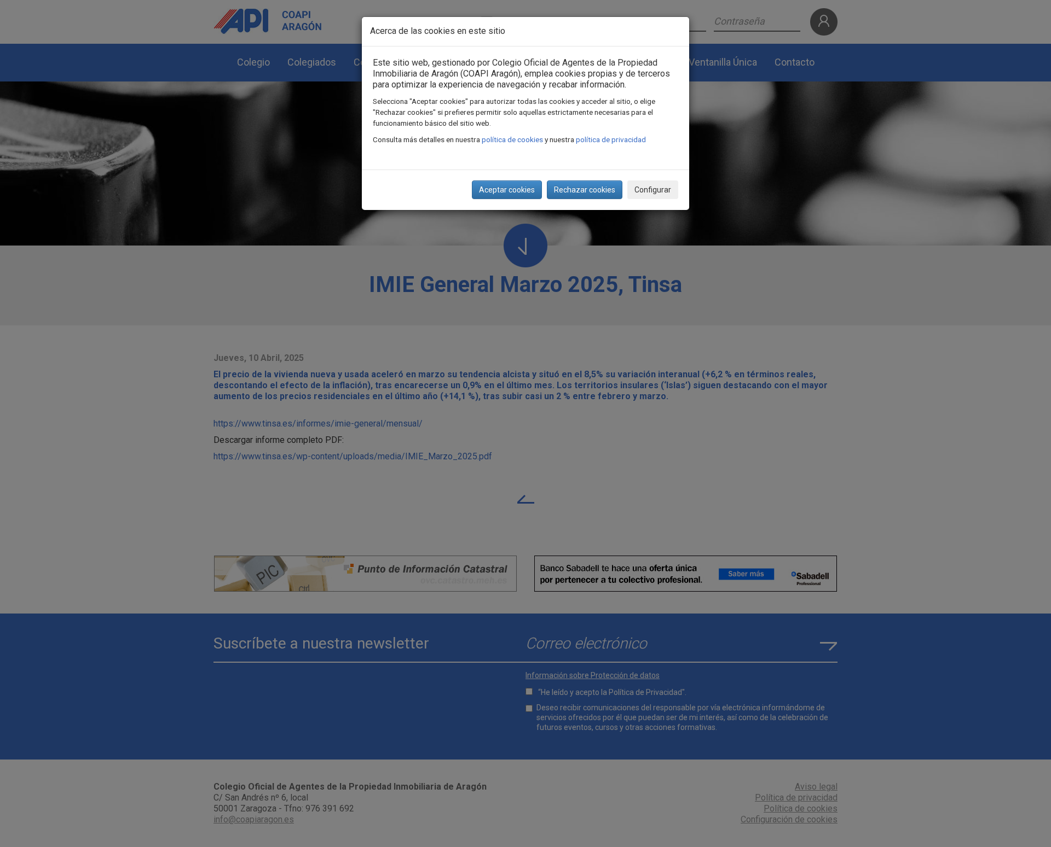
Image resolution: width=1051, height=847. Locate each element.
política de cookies (512, 139)
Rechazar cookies (584, 189)
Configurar (652, 189)
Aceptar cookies (507, 189)
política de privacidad (611, 139)
